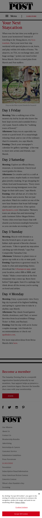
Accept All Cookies (21, 514)
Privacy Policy (20, 502)
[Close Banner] (39, 494)
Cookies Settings (21, 507)
